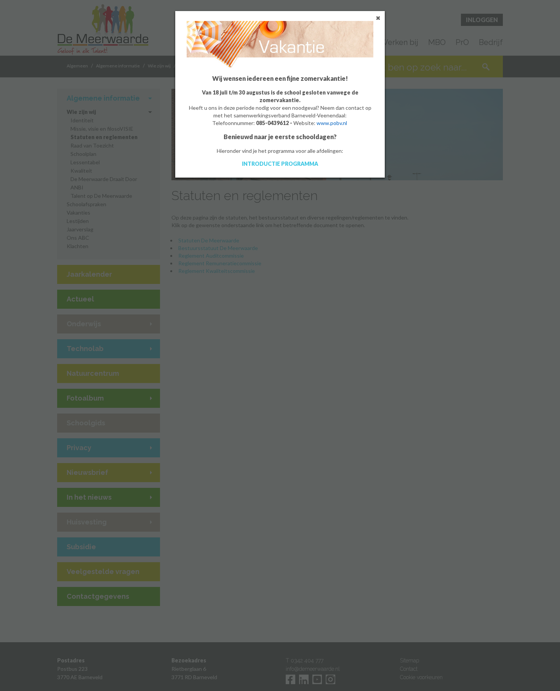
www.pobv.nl (332, 123)
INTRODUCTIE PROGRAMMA (280, 163)
